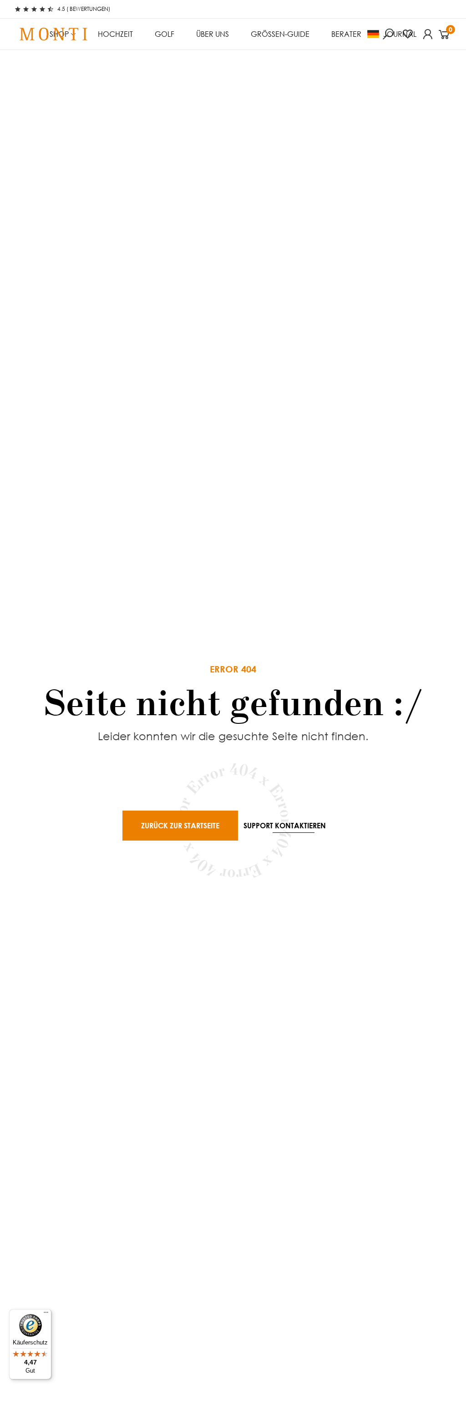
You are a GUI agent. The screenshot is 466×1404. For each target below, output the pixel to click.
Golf (164, 34)
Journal (399, 34)
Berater (346, 34)
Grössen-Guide (280, 34)
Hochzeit (115, 34)
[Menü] (46, 1314)
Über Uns (212, 34)
